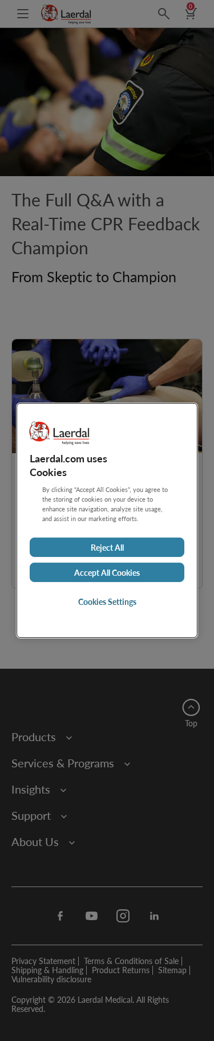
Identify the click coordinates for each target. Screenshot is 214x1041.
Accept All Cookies (107, 572)
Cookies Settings (107, 601)
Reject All (107, 547)
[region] (107, 520)
